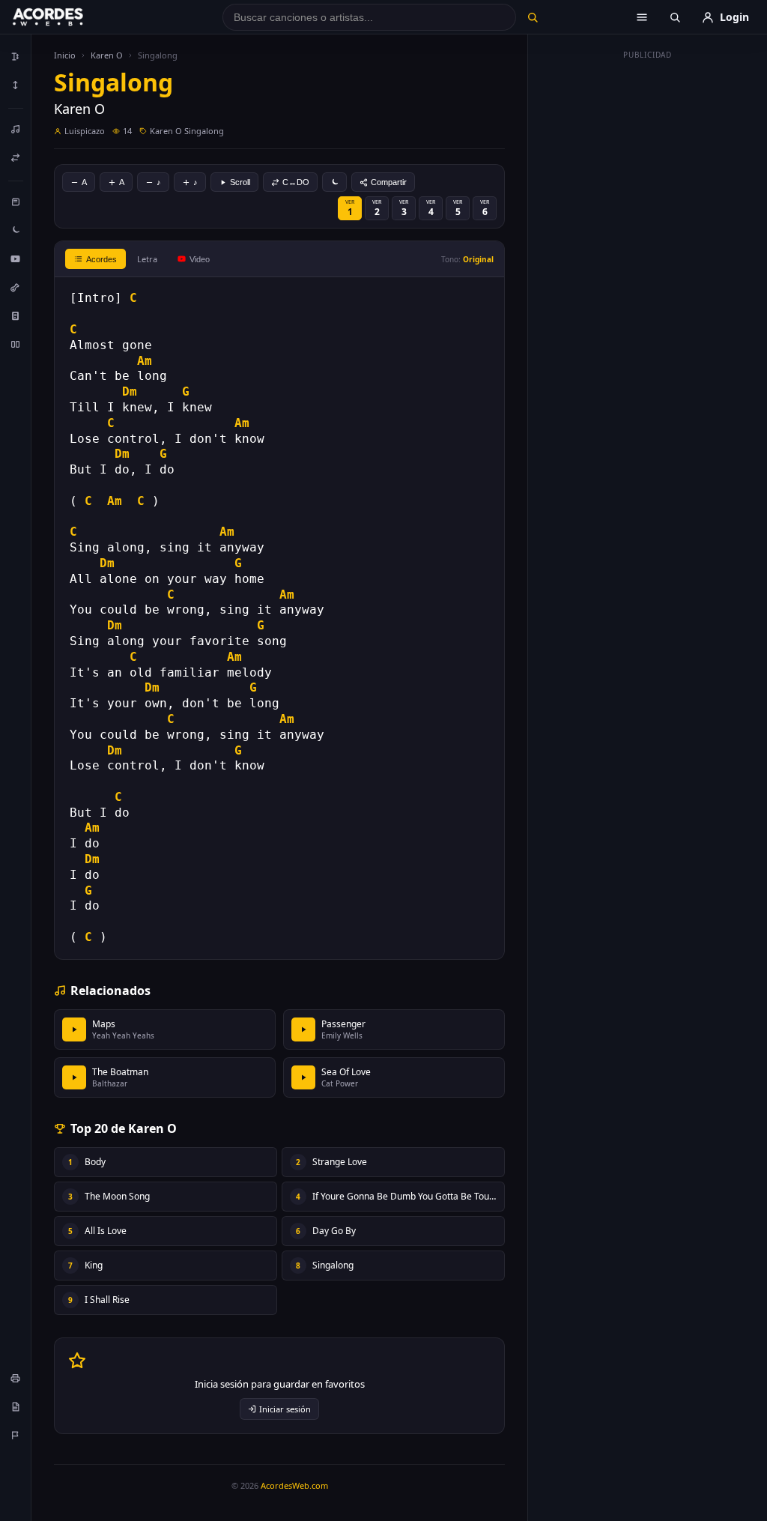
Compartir (389, 182)
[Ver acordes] (15, 315)
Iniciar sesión (285, 1409)
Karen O (107, 55)
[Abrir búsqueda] (675, 17)
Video (200, 259)
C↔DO (295, 182)
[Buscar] (533, 17)
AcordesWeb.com (294, 1485)
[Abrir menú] (642, 17)
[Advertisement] (648, 290)
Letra (147, 258)
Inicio (65, 55)
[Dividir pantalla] (15, 344)
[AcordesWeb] (66, 17)
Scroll (240, 182)
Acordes (101, 259)
